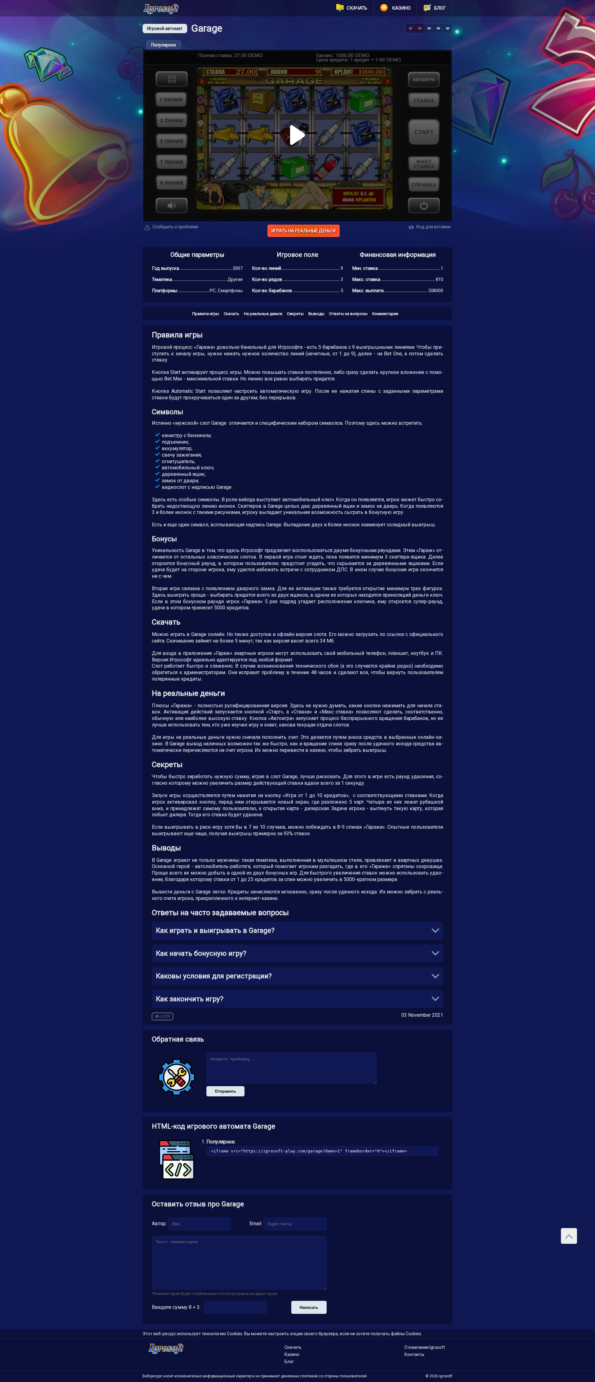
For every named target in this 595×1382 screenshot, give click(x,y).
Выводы (316, 313)
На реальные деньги (263, 313)
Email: (255, 1223)
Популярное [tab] (163, 44)
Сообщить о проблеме (175, 227)
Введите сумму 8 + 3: (176, 1307)
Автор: (159, 1223)
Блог (289, 1361)
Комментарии (385, 313)
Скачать (231, 313)
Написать (309, 1307)
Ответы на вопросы (348, 313)
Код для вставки (433, 227)
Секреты (295, 313)
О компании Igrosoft (424, 1347)
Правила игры (205, 313)
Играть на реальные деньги (303, 230)
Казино (291, 1354)
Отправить (225, 1091)
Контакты (414, 1354)
